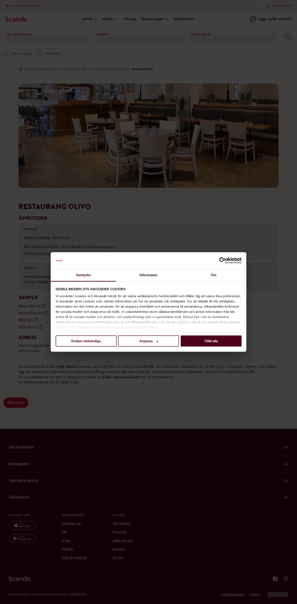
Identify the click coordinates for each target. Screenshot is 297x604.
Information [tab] (148, 275)
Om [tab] (213, 275)
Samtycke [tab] (83, 275)
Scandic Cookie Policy (95, 327)
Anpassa (146, 341)
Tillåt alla (211, 341)
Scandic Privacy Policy (138, 327)
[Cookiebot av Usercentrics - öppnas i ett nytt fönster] (223, 260)
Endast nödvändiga (86, 341)
